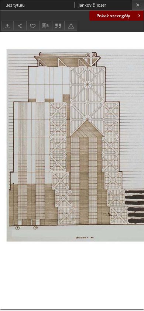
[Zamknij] (138, 5)
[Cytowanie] (58, 26)
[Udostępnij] (20, 26)
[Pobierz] (7, 26)
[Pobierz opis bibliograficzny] (45, 26)
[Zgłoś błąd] (71, 26)
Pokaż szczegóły (113, 16)
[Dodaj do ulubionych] (33, 26)
